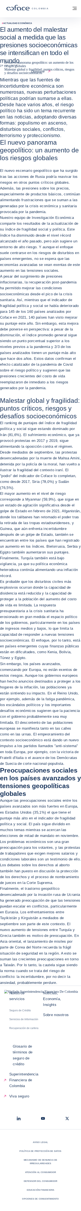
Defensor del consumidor (40, 1181)
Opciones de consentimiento (40, 1199)
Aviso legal (40, 1142)
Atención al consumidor (40, 1172)
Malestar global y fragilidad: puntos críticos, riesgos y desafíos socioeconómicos (39, 71)
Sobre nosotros (56, 1015)
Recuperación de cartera (23, 1028)
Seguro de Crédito (20, 1010)
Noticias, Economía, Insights (52, 999)
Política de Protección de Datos (40, 1151)
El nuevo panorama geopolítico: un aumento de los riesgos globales (38, 64)
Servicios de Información (23, 1019)
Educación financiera (40, 1190)
